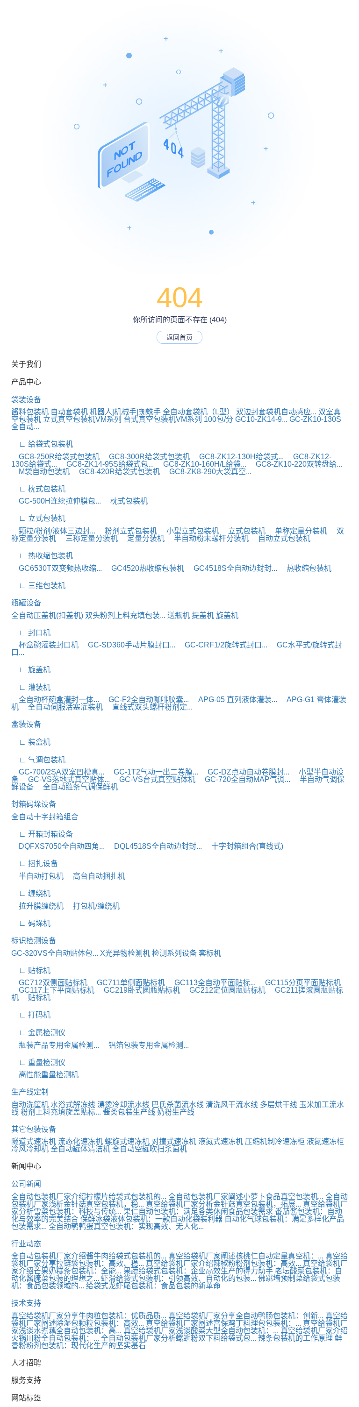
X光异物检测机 (125, 953)
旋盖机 (227, 615)
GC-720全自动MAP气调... (243, 779)
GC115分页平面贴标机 (299, 983)
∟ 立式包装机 (38, 518)
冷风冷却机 (30, 1149)
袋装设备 (26, 400)
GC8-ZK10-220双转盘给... (295, 464)
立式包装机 (243, 531)
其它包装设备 (33, 1129)
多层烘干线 (278, 1105)
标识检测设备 (33, 941)
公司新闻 (26, 1184)
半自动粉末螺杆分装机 (207, 538)
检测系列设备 (174, 953)
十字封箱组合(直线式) (243, 846)
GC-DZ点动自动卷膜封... (244, 772)
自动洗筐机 (30, 1105)
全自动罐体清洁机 (80, 1149)
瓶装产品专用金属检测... (55, 1045)
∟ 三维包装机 (38, 586)
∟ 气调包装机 (38, 760)
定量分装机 (142, 538)
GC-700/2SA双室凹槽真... (57, 772)
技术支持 (26, 1303)
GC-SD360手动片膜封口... (127, 645)
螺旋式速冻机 (127, 1141)
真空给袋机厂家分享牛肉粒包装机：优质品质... (88, 1316)
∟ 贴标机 (30, 970)
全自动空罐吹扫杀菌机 (149, 1149)
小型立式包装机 (189, 531)
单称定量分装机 (297, 531)
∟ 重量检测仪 (38, 1062)
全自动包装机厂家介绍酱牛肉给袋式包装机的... (88, 1256)
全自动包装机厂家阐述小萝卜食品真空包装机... (245, 1197)
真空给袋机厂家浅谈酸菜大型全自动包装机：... (201, 1331)
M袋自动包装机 (40, 472)
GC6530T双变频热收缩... (56, 568)
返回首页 (179, 337)
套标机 (210, 953)
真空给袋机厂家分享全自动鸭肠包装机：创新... (245, 1316)
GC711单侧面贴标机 (127, 983)
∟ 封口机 (30, 633)
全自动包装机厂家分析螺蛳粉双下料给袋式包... (178, 1338)
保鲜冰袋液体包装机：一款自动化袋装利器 (151, 1219)
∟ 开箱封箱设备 (42, 834)
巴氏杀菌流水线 (177, 1105)
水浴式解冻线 (72, 1105)
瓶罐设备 (26, 603)
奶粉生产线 (175, 1112)
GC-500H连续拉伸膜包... (56, 501)
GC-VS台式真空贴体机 (153, 779)
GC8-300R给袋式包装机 (145, 457)
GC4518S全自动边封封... (231, 568)
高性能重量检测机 (45, 1075)
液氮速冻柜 (325, 1141)
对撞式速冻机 (173, 1141)
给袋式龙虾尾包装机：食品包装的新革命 (153, 1286)
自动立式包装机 (280, 538)
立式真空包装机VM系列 (82, 419)
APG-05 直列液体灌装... (234, 700)
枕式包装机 (125, 501)
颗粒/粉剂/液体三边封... (53, 531)
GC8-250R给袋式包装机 (55, 457)
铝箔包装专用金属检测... (145, 1045)
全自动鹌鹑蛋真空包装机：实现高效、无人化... (126, 1226)
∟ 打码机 (30, 1015)
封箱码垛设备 (33, 804)
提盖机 (203, 615)
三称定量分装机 (88, 538)
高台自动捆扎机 (95, 876)
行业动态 (26, 1244)
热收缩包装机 (305, 568)
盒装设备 (26, 724)
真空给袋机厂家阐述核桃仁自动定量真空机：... (245, 1256)
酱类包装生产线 (129, 1112)
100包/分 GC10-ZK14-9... (245, 419)
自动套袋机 (69, 412)
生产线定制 (30, 1092)
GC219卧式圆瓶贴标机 (138, 990)
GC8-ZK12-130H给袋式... (238, 457)
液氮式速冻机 (220, 1141)
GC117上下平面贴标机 (52, 990)
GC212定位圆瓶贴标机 (224, 990)
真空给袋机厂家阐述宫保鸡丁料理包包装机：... (223, 1323)
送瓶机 (178, 615)
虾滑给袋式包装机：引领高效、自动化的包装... (178, 1278)
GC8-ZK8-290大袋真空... (206, 472)
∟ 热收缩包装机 (42, 556)
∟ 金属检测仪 (38, 1033)
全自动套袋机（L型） (198, 412)
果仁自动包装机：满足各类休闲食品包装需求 (198, 1211)
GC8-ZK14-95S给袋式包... (106, 464)
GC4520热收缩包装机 (144, 568)
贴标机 (35, 998)
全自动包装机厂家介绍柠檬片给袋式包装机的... (88, 1197)
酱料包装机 (30, 412)
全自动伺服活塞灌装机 (62, 707)
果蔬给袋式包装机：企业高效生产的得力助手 (198, 1271)
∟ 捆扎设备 (34, 863)
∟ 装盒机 (30, 742)
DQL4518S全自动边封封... (154, 846)
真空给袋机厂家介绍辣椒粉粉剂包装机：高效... (223, 1263)
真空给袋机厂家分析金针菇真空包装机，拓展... (223, 1204)
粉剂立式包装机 (127, 531)
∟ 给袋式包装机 (42, 444)
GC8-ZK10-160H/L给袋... (201, 464)
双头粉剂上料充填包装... (125, 615)
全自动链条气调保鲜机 (77, 787)
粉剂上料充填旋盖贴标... (61, 1112)
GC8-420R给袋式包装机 (116, 472)
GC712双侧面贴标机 (49, 983)
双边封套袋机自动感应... (276, 412)
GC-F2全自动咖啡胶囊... (145, 700)
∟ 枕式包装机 (38, 489)
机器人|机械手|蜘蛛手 (125, 412)
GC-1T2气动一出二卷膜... (152, 772)
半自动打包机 (37, 876)
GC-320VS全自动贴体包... (54, 953)
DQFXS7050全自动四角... (58, 846)
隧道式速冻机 (33, 1141)
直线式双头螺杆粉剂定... (149, 707)
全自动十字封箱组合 (45, 817)
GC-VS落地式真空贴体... (65, 779)
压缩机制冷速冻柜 (275, 1141)
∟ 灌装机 (30, 687)
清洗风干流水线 (232, 1105)
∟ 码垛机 (30, 923)
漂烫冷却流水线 (123, 1105)
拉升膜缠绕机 (37, 906)
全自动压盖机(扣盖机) (47, 615)
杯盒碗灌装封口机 (45, 645)
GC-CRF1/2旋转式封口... (222, 645)
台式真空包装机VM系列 (162, 419)
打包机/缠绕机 (92, 906)
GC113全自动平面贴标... (211, 983)
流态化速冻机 (80, 1141)
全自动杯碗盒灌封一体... (55, 700)
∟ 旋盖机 (30, 670)
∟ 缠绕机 (30, 893)
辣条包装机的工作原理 (295, 1338)
